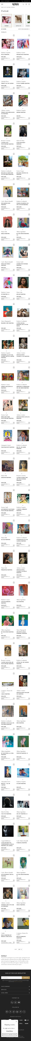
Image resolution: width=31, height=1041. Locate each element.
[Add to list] (14, 35)
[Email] (19, 1002)
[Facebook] (10, 1011)
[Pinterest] (20, 1011)
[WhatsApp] (15, 1002)
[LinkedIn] (17, 1011)
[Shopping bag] (29, 4)
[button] (28, 20)
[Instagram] (6, 1011)
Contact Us (27, 1)
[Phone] (12, 1002)
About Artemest (5, 1)
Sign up (26, 977)
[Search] (23, 4)
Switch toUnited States (9, 1034)
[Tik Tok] (13, 1011)
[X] (24, 1011)
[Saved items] (26, 4)
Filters (4, 29)
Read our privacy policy (18, 981)
